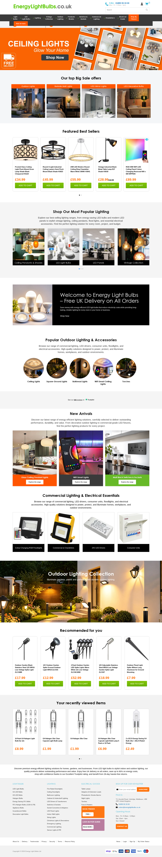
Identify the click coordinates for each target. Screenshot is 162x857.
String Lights (51, 817)
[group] (28, 246)
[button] (79, 195)
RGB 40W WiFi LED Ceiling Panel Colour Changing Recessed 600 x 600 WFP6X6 (136, 170)
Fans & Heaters (86, 805)
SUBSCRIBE (143, 789)
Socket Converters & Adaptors (57, 808)
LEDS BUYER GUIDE (91, 822)
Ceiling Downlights (53, 792)
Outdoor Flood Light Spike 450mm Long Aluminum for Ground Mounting (135, 668)
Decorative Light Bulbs (20, 814)
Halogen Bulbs (18, 798)
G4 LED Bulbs (17, 792)
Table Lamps (85, 789)
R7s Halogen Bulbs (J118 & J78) (24, 805)
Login (125, 841)
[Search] (146, 9)
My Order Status (143, 841)
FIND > (88, 814)
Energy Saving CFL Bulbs (21, 801)
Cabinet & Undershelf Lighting (57, 798)
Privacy (44, 841)
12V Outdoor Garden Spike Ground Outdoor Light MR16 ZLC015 (52, 667)
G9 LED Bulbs (17, 795)
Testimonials (34, 841)
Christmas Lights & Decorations (58, 820)
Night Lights (85, 798)
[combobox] (127, 9)
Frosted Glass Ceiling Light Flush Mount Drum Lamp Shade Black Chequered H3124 (24, 170)
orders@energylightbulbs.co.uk (129, 807)
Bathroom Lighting (53, 795)
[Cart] (146, 4)
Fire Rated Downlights (54, 789)
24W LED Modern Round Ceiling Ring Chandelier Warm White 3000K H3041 (80, 169)
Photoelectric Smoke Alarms (91, 795)
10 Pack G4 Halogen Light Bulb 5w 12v (25, 740)
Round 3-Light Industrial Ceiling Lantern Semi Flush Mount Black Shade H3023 (53, 169)
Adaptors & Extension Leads (91, 792)
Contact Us (122, 826)
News (118, 841)
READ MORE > (88, 827)
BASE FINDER (89, 809)
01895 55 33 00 (124, 804)
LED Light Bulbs (18, 789)
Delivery (24, 841)
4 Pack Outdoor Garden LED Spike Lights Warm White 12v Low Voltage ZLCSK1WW (80, 668)
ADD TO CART (25, 185)
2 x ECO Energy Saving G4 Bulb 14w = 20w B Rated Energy (136, 741)
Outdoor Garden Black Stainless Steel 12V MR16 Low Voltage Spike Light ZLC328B (24, 668)
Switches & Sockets (54, 805)
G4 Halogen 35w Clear (79, 738)
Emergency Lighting (54, 824)
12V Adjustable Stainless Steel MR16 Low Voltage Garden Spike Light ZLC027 (108, 668)
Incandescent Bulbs (19, 811)
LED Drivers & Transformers (57, 801)
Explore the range (35, 482)
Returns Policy (70, 841)
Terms (60, 841)
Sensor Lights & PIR (54, 830)
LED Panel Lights (53, 811)
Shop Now (64, 316)
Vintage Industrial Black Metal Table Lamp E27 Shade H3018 (107, 169)
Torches (84, 801)
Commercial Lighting (54, 827)
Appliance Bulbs (18, 808)
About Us (16, 841)
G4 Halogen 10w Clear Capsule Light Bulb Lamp (52, 740)
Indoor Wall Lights (53, 814)
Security (52, 841)
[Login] (142, 4)
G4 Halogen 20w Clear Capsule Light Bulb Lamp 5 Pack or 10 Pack (108, 741)
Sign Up (132, 841)
